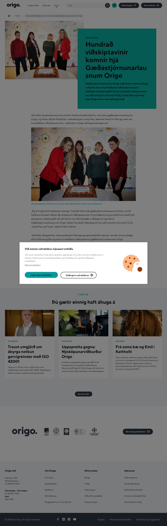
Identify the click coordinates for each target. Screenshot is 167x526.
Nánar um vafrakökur (33, 265)
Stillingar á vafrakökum (77, 275)
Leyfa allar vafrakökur (41, 275)
